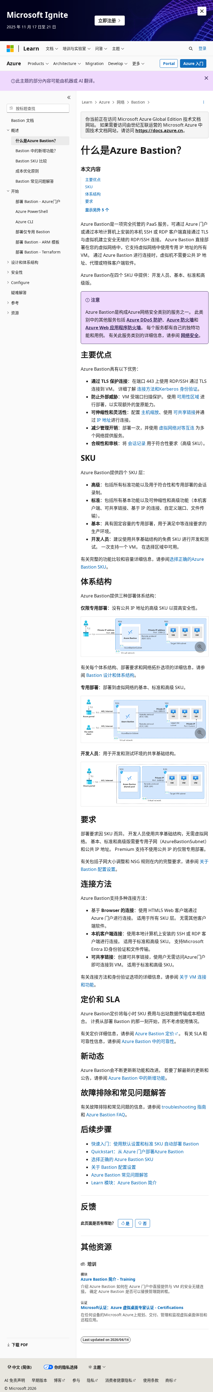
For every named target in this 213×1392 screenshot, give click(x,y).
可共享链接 (184, 412)
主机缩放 (150, 412)
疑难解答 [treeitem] (19, 292)
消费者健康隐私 (118, 1380)
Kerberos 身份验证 (178, 389)
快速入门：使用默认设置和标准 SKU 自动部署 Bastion (145, 1144)
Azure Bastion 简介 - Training (108, 1279)
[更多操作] (204, 102)
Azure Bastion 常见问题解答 (119, 1175)
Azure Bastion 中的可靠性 (148, 1041)
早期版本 (39, 1380)
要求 (89, 201)
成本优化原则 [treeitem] (27, 171)
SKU (89, 186)
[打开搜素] (190, 49)
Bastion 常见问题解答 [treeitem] (35, 181)
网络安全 (190, 335)
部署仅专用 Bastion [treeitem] (33, 231)
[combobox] (38, 108)
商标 (169, 1380)
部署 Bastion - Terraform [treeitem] (38, 252)
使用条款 (151, 1380)
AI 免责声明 (14, 1380)
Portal (169, 63)
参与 (76, 1380)
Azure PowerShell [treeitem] (32, 211)
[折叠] (69, 97)
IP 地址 (104, 420)
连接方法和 (148, 389)
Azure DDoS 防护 (144, 320)
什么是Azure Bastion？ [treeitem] (37, 140)
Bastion (138, 102)
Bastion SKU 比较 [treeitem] (31, 161)
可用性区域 (188, 397)
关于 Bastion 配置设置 (113, 1167)
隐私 (91, 1380)
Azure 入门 (193, 63)
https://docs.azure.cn (159, 130)
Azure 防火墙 (180, 320)
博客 (58, 1380)
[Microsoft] (10, 48)
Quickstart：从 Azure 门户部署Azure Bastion (137, 1152)
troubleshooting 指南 (184, 1107)
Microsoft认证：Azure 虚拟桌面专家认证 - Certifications (132, 1307)
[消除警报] (201, 11)
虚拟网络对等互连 (176, 428)
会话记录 (137, 443)
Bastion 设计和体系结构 (110, 675)
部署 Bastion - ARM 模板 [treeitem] (37, 242)
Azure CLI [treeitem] (24, 221)
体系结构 (93, 194)
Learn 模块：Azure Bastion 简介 (124, 1183)
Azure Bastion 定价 (154, 1034)
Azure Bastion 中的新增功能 (136, 1078)
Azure (104, 102)
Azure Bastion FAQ (105, 1115)
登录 (202, 48)
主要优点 (93, 179)
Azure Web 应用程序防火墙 (113, 328)
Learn (87, 102)
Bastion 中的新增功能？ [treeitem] (37, 150)
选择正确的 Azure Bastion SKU (122, 1159)
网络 (121, 102)
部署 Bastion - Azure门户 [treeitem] (38, 201)
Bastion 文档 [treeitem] (22, 120)
